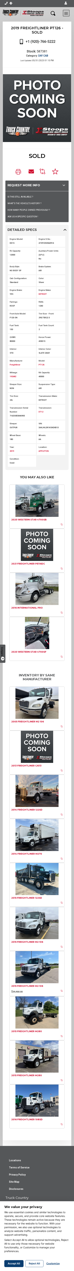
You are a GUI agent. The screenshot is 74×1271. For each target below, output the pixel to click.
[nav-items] (6, 3)
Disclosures (16, 1189)
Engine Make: (45, 290)
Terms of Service (19, 1167)
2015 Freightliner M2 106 (27, 942)
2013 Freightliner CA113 (26, 765)
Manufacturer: (16, 361)
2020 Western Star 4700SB (29, 519)
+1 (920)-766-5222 (40, 41)
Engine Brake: (16, 290)
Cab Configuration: (18, 278)
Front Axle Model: (18, 314)
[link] (19, 172)
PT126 (41, 365)
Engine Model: (16, 239)
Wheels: (42, 435)
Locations (15, 1160)
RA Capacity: (44, 372)
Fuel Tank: (14, 325)
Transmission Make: (48, 396)
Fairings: (14, 302)
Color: (41, 278)
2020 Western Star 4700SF (28, 651)
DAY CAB (43, 55)
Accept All (14, 1263)
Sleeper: (13, 423)
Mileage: (14, 372)
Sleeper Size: (16, 384)
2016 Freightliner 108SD (27, 1119)
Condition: (14, 459)
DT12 (41, 412)
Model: (42, 361)
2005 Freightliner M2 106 (27, 721)
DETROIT (43, 294)
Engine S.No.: (45, 239)
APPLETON (44, 451)
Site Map (14, 1181)
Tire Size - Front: (46, 314)
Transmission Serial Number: (19, 410)
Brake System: (45, 266)
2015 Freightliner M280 (26, 1031)
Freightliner (15, 365)
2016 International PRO (27, 607)
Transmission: (45, 408)
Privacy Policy (17, 1174)
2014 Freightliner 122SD (26, 809)
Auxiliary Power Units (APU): (48, 253)
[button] (65, 3)
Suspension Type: (47, 384)
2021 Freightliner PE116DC (28, 563)
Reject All (34, 1263)
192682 (13, 376)
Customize (53, 1263)
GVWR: (13, 337)
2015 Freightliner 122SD (26, 898)
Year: (12, 447)
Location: (43, 447)
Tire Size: (14, 396)
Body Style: (15, 266)
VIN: (40, 423)
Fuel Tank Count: (46, 325)
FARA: (41, 302)
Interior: (13, 349)
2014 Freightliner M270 (26, 853)
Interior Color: (45, 349)
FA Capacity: (15, 251)
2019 (12, 451)
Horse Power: (45, 337)
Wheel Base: (15, 435)
